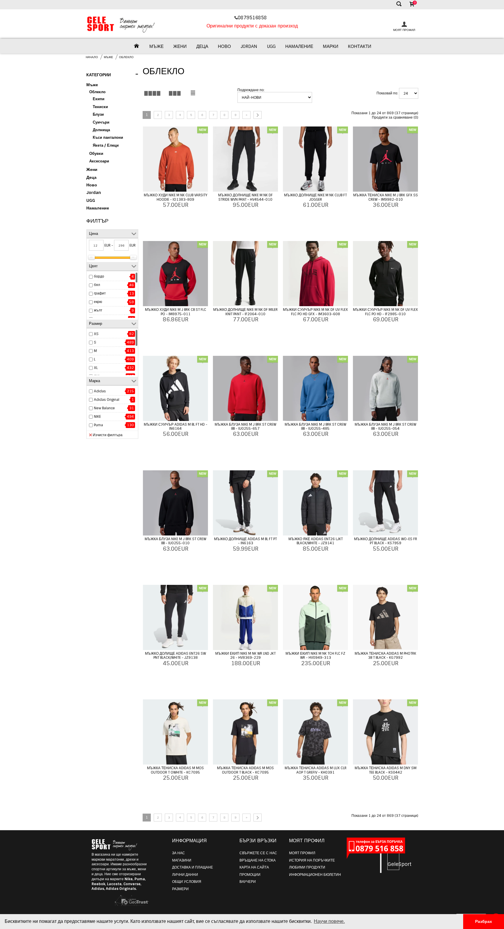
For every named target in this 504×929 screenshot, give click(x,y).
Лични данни (185, 874)
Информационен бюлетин (315, 874)
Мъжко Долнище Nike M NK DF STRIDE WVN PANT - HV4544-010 (245, 197)
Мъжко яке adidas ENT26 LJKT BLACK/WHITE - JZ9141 (315, 541)
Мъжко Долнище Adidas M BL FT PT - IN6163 (245, 541)
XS (96, 334)
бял (97, 284)
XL (96, 367)
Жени (180, 46)
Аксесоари (99, 161)
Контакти (359, 46)
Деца (202, 46)
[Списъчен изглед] (193, 93)
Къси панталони (108, 137)
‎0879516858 (253, 18)
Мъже (156, 46)
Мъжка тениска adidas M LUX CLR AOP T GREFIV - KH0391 (315, 770)
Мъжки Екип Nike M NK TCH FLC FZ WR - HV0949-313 (315, 655)
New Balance (104, 408)
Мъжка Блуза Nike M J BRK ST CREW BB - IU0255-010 (175, 541)
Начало (92, 57)
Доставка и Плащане (192, 867)
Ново (224, 46)
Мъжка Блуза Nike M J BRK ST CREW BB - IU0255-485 (315, 426)
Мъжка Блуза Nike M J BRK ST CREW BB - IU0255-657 (245, 426)
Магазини (181, 860)
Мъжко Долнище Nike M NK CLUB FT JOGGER (315, 197)
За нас (178, 853)
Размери (180, 889)
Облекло (126, 57)
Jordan (249, 46)
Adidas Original (106, 399)
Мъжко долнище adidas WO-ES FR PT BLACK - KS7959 (385, 541)
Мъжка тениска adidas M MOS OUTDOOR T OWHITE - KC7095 (175, 770)
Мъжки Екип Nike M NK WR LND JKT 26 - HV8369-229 (245, 655)
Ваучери (247, 881)
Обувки (96, 153)
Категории (112, 74)
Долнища (101, 129)
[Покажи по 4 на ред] (152, 93)
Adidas (100, 391)
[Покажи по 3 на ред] (174, 93)
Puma (98, 425)
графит (100, 293)
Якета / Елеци (106, 145)
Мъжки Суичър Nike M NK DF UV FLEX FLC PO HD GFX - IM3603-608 (315, 311)
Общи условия (186, 881)
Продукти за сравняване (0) (395, 117)
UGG (271, 46)
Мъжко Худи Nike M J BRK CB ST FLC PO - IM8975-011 (175, 311)
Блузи (98, 114)
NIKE (97, 416)
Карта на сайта (254, 867)
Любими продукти (307, 867)
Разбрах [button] (483, 921)
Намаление (299, 46)
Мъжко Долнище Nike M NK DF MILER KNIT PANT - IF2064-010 (245, 311)
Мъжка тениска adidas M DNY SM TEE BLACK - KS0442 (385, 770)
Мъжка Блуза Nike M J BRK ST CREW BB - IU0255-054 (385, 426)
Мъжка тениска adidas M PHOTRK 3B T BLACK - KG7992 (385, 655)
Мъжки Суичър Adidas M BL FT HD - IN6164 (175, 426)
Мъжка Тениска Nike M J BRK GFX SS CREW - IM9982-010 (385, 197)
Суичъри (101, 122)
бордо (99, 276)
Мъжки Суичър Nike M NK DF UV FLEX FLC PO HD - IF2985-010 (385, 311)
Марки (330, 46)
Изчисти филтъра (108, 435)
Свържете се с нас (258, 853)
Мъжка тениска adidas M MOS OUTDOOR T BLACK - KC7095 (245, 770)
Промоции (249, 874)
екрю (98, 301)
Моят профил (302, 853)
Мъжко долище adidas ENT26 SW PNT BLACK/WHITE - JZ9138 (175, 655)
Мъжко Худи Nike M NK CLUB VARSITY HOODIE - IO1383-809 (175, 197)
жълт (98, 310)
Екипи (98, 98)
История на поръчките (312, 860)
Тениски (100, 106)
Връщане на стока (257, 860)
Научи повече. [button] (329, 921)
